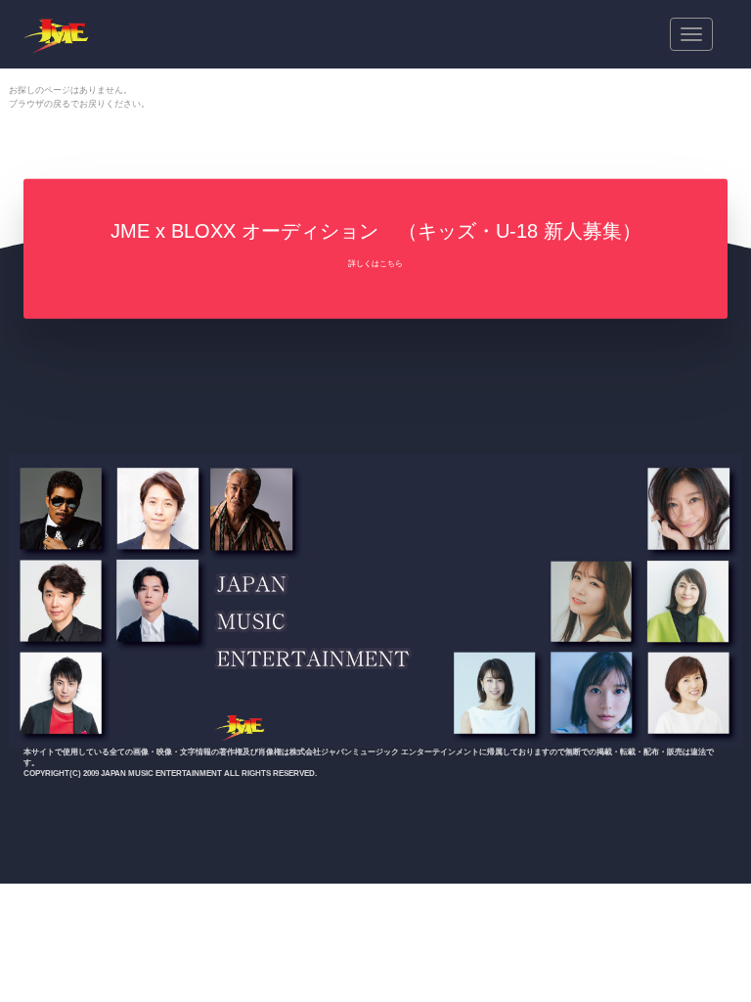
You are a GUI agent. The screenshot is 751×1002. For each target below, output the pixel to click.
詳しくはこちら (375, 263)
